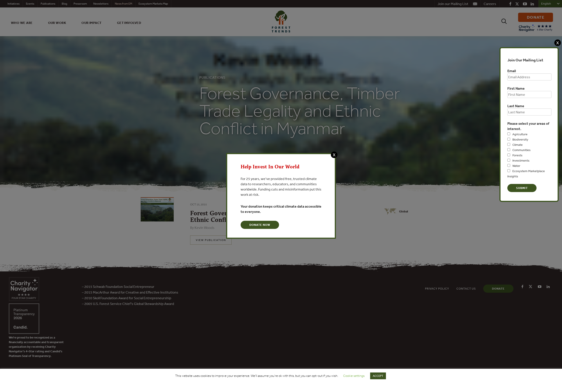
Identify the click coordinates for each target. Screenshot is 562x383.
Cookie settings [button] (354, 376)
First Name (516, 88)
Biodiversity (520, 139)
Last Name (515, 106)
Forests (517, 155)
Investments (521, 160)
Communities (521, 150)
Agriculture (520, 134)
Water (516, 166)
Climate (517, 145)
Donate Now (259, 225)
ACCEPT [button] (378, 376)
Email (511, 71)
